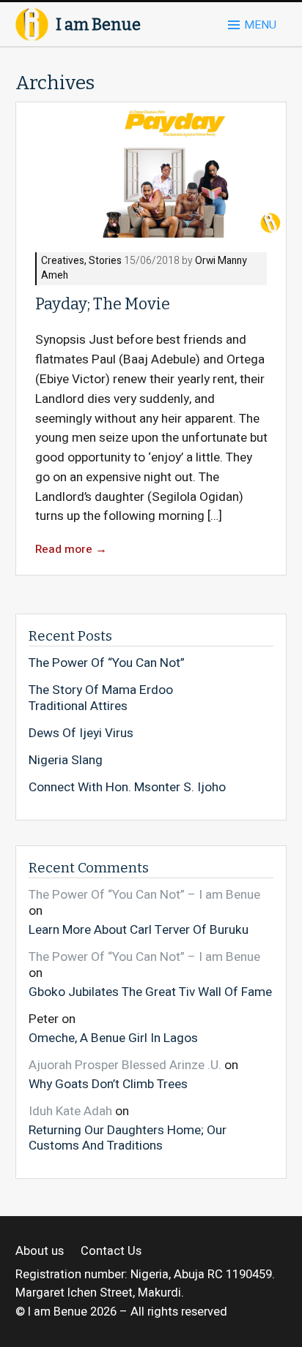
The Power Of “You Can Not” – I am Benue (144, 895)
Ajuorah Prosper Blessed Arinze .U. (125, 1065)
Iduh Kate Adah (70, 1111)
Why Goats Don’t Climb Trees (108, 1083)
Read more (71, 549)
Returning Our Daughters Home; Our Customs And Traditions (127, 1137)
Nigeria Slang (66, 760)
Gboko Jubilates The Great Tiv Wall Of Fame (150, 991)
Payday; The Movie (102, 304)
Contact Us (111, 1251)
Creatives (62, 261)
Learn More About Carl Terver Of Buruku (138, 929)
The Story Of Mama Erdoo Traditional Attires (101, 698)
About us (39, 1251)
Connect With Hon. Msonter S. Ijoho (127, 788)
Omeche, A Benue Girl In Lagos (113, 1037)
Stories (105, 261)
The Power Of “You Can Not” (107, 663)
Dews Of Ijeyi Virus (81, 733)
